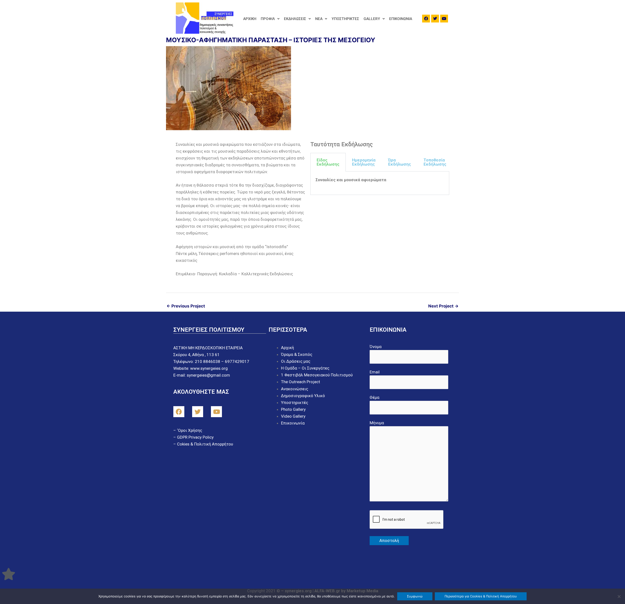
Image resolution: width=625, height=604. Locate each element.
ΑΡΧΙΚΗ (249, 19)
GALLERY (372, 19)
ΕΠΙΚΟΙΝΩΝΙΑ (400, 19)
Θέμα (374, 397)
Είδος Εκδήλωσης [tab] (328, 162)
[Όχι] (618, 596)
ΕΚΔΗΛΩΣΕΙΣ (295, 19)
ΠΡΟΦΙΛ (268, 19)
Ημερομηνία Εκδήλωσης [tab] (363, 162)
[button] (270, 18)
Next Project (443, 306)
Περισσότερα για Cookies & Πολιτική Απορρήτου (481, 596)
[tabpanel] (379, 183)
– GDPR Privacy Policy (193, 437)
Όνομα (376, 346)
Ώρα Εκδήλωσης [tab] (399, 162)
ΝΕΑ (319, 19)
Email (375, 372)
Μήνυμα (377, 422)
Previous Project (186, 306)
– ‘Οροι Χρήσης (187, 430)
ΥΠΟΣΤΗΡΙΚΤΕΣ (345, 19)
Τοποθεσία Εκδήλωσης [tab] (435, 162)
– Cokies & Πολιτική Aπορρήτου (203, 444)
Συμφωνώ (415, 596)
